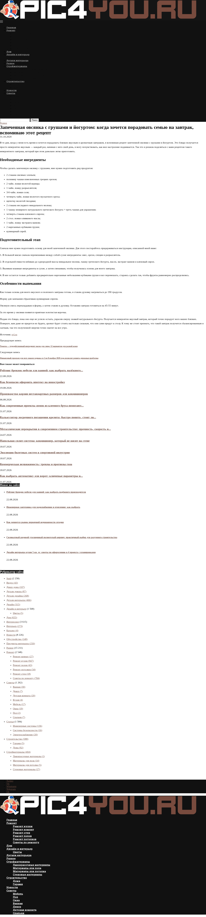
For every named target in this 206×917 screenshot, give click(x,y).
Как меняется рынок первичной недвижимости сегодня (35, 522)
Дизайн (13, 604)
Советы (10, 93)
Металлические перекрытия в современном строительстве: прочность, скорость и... (55, 429)
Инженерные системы (27, 726)
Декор (16, 108)
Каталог (12, 630)
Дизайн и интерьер (17, 54)
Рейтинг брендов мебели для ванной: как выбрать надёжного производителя (46, 492)
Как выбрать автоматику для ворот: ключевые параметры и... (41, 476)
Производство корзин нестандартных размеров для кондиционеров (44, 393)
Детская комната (24, 111)
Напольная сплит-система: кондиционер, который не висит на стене (45, 440)
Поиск (34, 120)
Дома (16, 84)
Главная (11, 27)
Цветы (17, 57)
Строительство (15, 81)
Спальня (18, 114)
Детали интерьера (17, 60)
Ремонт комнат (23, 36)
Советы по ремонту (25, 48)
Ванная (17, 105)
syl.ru (14, 334)
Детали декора (16, 591)
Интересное (12, 622)
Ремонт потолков (24, 45)
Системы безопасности (27, 730)
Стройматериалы (16, 66)
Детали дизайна (17, 596)
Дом (8, 51)
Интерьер (14, 626)
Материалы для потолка (28, 75)
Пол (15, 99)
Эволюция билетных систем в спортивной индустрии (35, 452)
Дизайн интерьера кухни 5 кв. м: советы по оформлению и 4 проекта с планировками (51, 552)
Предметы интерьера (20, 643)
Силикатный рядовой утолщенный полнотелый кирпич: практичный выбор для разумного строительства (61, 537)
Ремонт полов (21, 42)
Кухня (18, 700)
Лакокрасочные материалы (30, 69)
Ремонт (10, 30)
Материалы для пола (26, 72)
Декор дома (15, 587)
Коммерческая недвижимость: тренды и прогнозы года (36, 464)
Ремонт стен (21, 39)
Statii (8, 578)
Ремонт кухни (22, 33)
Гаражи (17, 87)
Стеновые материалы (26, 78)
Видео (12, 583)
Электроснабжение (25, 734)
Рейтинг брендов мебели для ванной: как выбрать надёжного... (41, 370)
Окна (16, 102)
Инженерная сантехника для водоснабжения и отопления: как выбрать (43, 507)
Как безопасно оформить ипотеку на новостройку (32, 382)
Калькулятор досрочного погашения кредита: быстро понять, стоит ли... (48, 417)
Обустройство (17, 639)
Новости (11, 90)
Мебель (17, 96)
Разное (10, 63)
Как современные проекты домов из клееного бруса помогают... (42, 405)
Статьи (10, 721)
